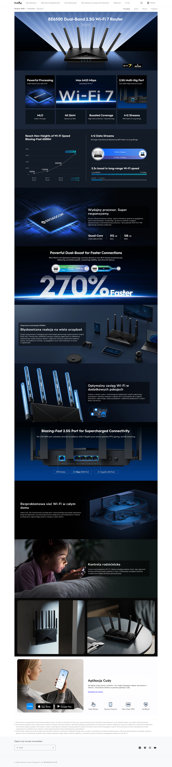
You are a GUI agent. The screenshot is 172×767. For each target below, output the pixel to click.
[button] (32, 2)
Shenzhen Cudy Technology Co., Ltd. (31, 762)
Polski (152, 3)
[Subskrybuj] (53, 747)
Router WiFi (19, 9)
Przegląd (126, 9)
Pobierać (154, 9)
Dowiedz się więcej (95, 692)
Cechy (136, 9)
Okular (144, 9)
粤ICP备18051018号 (50, 762)
